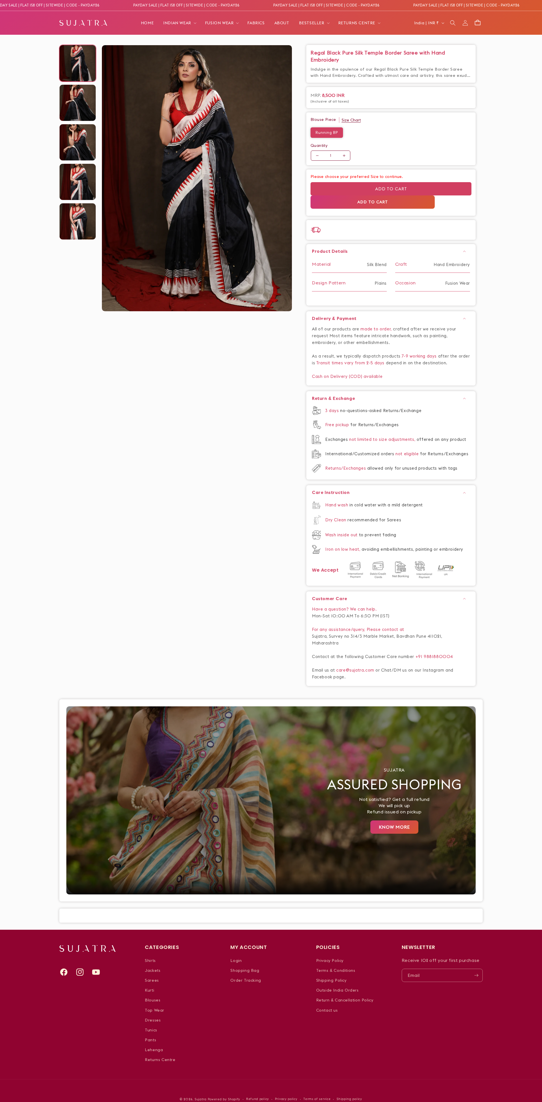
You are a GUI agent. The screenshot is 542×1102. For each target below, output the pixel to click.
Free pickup (337, 424)
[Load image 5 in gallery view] (77, 221)
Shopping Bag (244, 970)
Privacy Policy (330, 960)
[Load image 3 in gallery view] (77, 142)
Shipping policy (349, 1099)
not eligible (407, 453)
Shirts (150, 960)
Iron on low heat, (343, 549)
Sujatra (200, 1099)
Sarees (152, 980)
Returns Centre (160, 1059)
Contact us (327, 1010)
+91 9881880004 (434, 656)
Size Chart (351, 120)
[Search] (453, 23)
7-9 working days (419, 356)
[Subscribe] (476, 975)
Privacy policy (286, 1099)
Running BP (327, 132)
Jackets (152, 970)
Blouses (152, 1000)
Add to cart (391, 188)
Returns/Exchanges (346, 468)
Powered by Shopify (224, 1099)
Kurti (149, 990)
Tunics (151, 1030)
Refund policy (257, 1099)
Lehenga (154, 1049)
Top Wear (154, 1010)
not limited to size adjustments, (383, 439)
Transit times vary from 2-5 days (350, 362)
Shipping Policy (331, 980)
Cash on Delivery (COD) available (347, 376)
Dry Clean (336, 519)
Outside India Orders (337, 990)
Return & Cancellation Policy (344, 1000)
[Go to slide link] (271, 800)
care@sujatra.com (355, 670)
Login (236, 960)
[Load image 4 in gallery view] (77, 182)
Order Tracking (245, 980)
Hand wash (337, 505)
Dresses (153, 1020)
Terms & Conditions (335, 970)
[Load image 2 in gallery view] (77, 102)
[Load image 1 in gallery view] (77, 63)
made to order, (376, 329)
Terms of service (317, 1099)
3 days (332, 410)
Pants (150, 1039)
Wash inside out (341, 534)
